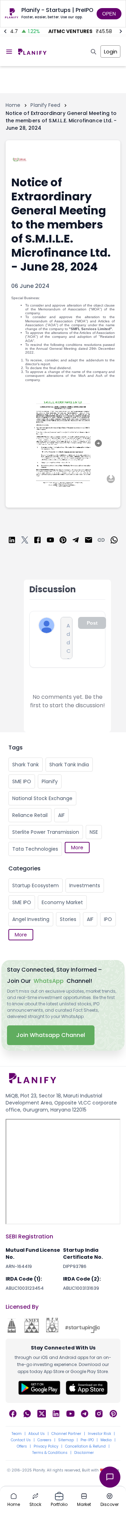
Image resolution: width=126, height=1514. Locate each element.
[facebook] (37, 541)
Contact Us (21, 1440)
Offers (22, 1446)
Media (106, 1440)
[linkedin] (12, 541)
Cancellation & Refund (85, 1446)
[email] (88, 541)
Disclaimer (84, 1453)
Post (92, 623)
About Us (36, 1434)
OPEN (109, 14)
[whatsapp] (114, 541)
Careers (44, 1440)
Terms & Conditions (50, 1453)
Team (17, 1434)
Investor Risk (99, 1434)
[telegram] (75, 541)
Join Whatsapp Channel (50, 1035)
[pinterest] (63, 541)
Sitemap (66, 1440)
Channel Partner (66, 1434)
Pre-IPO (87, 1440)
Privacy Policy (46, 1446)
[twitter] (25, 541)
